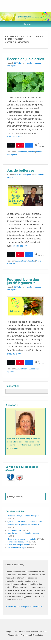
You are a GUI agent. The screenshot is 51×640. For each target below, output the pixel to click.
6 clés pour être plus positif (18, 545)
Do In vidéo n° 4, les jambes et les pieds (23, 516)
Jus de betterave (20, 170)
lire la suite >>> (14, 136)
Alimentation (21, 152)
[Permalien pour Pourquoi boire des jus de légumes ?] (25, 318)
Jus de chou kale (14, 530)
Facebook (46, 624)
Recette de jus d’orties (25, 58)
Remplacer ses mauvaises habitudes (22, 539)
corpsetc (28, 63)
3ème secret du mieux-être (18, 542)
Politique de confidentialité (32, 606)
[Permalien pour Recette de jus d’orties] (25, 94)
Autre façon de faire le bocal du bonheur (23, 533)
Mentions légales (13, 606)
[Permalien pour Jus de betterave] (25, 210)
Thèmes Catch (37, 635)
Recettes (31, 152)
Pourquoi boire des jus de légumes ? (23, 281)
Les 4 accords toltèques (16, 548)
